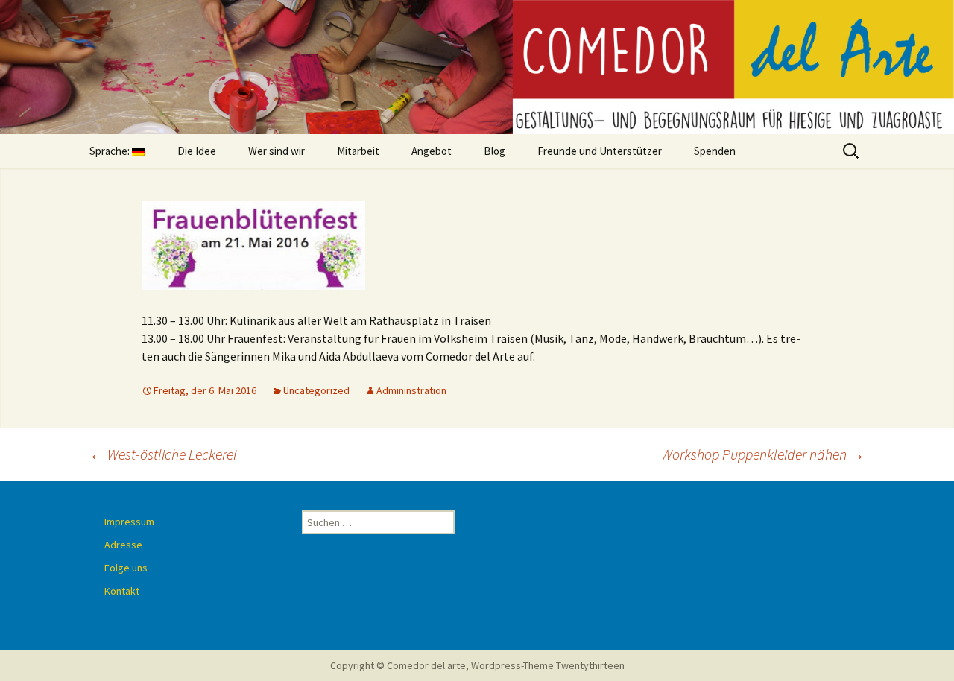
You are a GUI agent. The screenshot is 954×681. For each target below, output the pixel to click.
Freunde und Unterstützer (599, 151)
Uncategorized (316, 390)
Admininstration (411, 390)
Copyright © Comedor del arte (398, 665)
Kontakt (121, 591)
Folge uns (126, 567)
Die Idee (196, 151)
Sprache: (110, 151)
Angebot (431, 151)
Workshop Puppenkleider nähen (763, 454)
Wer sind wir (276, 151)
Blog (494, 151)
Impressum (129, 521)
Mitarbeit (358, 151)
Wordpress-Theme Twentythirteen (548, 665)
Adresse (123, 544)
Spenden (715, 151)
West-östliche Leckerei (162, 454)
